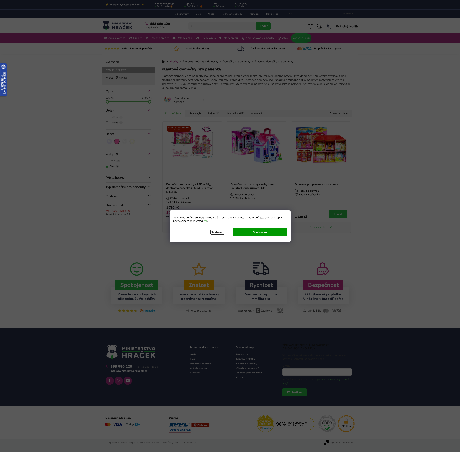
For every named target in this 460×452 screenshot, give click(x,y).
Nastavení (217, 232)
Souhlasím (260, 232)
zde (205, 221)
